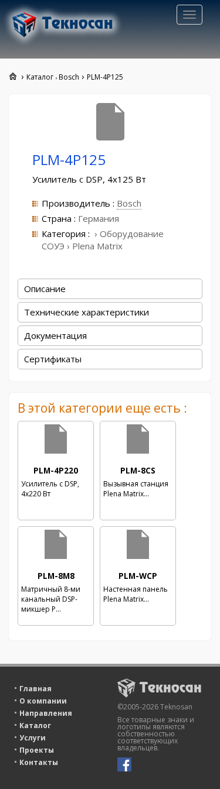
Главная (35, 689)
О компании (43, 701)
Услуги (32, 738)
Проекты (36, 750)
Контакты (38, 762)
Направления (45, 713)
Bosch (129, 203)
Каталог (35, 725)
